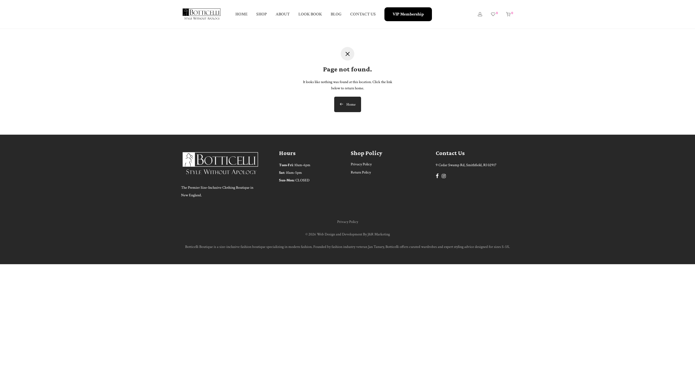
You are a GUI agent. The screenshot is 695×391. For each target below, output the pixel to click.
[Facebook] (437, 175)
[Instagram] (444, 175)
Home (351, 104)
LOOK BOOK (310, 14)
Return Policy (361, 172)
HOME (241, 14)
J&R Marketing (379, 234)
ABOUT (283, 14)
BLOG (336, 14)
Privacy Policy (361, 164)
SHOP (261, 14)
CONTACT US (363, 14)
